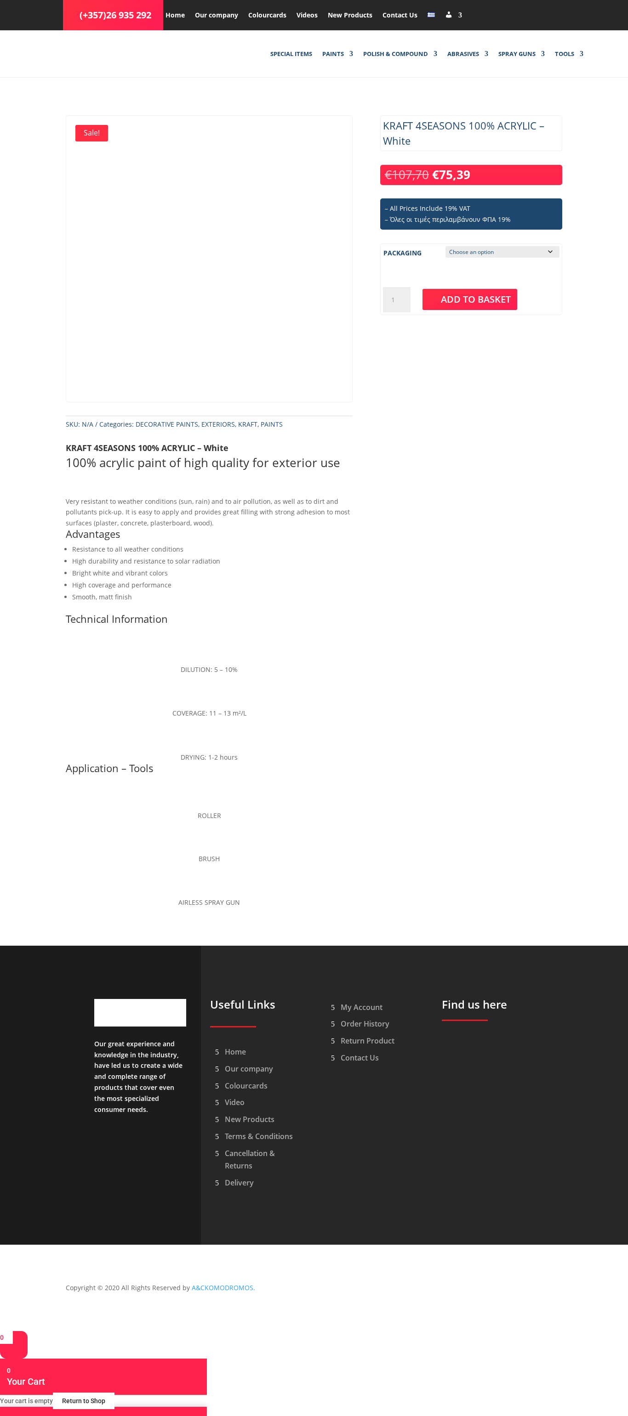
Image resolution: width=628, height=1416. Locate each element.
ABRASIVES (463, 54)
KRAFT (247, 424)
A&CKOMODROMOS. (223, 1287)
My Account (362, 1007)
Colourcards (267, 15)
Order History (365, 1024)
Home (175, 15)
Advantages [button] (93, 535)
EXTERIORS (218, 424)
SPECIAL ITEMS (291, 54)
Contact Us (400, 15)
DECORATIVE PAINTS (167, 424)
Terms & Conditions (259, 1136)
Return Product (367, 1041)
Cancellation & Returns (250, 1159)
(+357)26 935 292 (115, 15)
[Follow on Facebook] (474, 13)
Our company (216, 15)
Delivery (239, 1183)
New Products (350, 15)
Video (235, 1102)
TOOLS (564, 54)
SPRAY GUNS (517, 54)
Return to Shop (83, 1401)
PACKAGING (402, 252)
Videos (307, 15)
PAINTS (333, 54)
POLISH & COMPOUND (395, 54)
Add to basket (476, 299)
